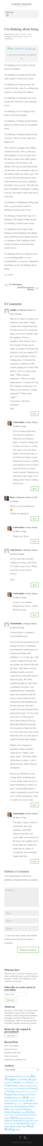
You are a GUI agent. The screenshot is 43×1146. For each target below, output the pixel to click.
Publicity (18, 1109)
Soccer (27, 1114)
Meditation (18, 36)
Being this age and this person (15, 1059)
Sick (16, 1115)
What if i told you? (11, 1056)
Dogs (10, 1088)
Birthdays (24, 1079)
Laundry (32, 1098)
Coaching (36, 1083)
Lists (6, 1100)
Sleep (20, 1114)
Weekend (32, 1123)
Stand (26, 1118)
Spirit (26, 36)
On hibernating (15, 284)
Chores (29, 1082)
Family (10, 1091)
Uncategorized (22, 1123)
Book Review (9, 1082)
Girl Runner (21, 1094)
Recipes (23, 1112)
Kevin (20, 1097)
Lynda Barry (22, 1101)
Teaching (26, 1120)
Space (7, 1117)
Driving (26, 1088)
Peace (26, 1106)
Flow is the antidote (11, 1045)
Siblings (12, 1115)
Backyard (22, 1076)
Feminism (18, 1091)
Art (16, 1076)
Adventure (9, 1076)
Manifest (30, 1100)
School (6, 1115)
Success (31, 1118)
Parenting (18, 1106)
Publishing (27, 1109)
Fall (5, 1091)
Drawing (15, 1089)
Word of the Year (18, 1126)
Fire (24, 1091)
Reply (35, 413)
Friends (8, 1094)
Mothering (28, 1103)
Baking (28, 1076)
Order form (11, 1035)
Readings (16, 1111)
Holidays (8, 1097)
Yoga (17, 1129)
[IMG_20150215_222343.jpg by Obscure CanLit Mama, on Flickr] (21, 51)
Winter (6, 1126)
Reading (8, 1111)
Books (17, 1082)
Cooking (21, 1085)
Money (16, 1103)
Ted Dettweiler (15, 623)
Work (30, 1126)
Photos (32, 1106)
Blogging (32, 1079)
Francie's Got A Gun (31, 1092)
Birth (18, 1080)
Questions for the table (12, 1052)
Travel (12, 1123)
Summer (8, 1120)
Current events (31, 1085)
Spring (20, 1118)
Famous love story (10, 1049)
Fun (14, 1094)
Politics (12, 1109)
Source (33, 1114)
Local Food (13, 1100)
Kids (26, 1097)
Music (36, 1103)
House (15, 1097)
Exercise (34, 1088)
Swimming (17, 1120)
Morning (20, 1103)
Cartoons (23, 1083)
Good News (31, 1094)
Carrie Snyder (18, 422)
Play (6, 1109)
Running (30, 1111)
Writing (9, 1129)
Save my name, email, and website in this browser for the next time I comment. (20, 939)
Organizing (9, 1106)
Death (6, 1089)
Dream (21, 1088)
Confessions (11, 1085)
